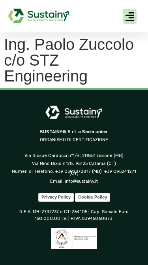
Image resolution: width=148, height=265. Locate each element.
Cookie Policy (92, 197)
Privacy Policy (56, 197)
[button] (130, 16)
